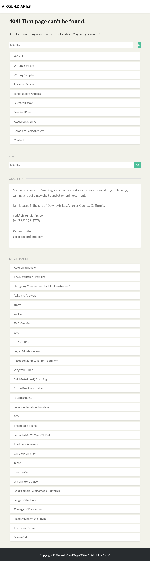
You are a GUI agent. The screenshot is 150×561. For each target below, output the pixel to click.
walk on (18, 314)
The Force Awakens (26, 444)
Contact (19, 140)
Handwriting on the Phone (30, 518)
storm (17, 304)
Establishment (23, 397)
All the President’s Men (28, 388)
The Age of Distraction (28, 509)
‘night (17, 462)
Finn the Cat (21, 472)
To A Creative (22, 323)
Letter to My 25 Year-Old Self (32, 435)
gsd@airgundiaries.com (29, 215)
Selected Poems (24, 112)
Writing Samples (24, 75)
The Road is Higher (26, 425)
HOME (18, 56)
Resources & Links (25, 121)
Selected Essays (23, 102)
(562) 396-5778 (29, 221)
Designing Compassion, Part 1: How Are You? (42, 286)
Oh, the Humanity (25, 453)
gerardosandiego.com (28, 237)
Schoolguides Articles (27, 93)
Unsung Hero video (26, 481)
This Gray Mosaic (25, 528)
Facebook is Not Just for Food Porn (36, 360)
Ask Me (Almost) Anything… (31, 379)
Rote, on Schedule (25, 267)
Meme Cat (20, 537)
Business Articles (24, 84)
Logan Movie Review (27, 351)
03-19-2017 (21, 342)
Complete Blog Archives (29, 130)
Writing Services (24, 65)
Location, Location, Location (31, 407)
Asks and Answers (25, 295)
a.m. (16, 332)
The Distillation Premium (29, 276)
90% (16, 416)
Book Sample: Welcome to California (37, 490)
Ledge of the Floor (25, 500)
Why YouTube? (23, 370)
